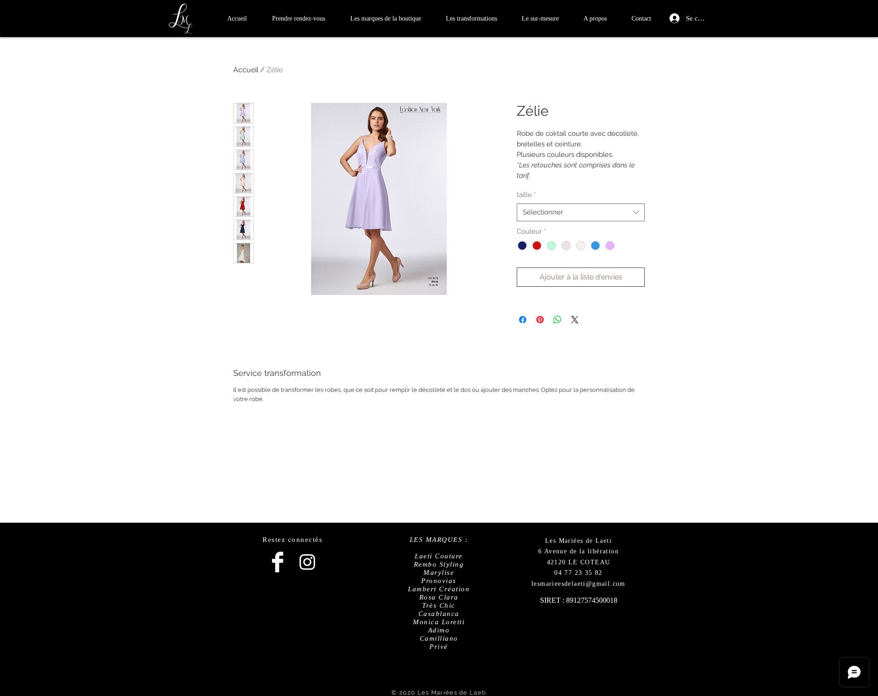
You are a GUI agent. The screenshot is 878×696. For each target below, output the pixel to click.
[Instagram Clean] (307, 562)
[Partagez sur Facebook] (522, 319)
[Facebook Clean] (277, 562)
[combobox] (581, 212)
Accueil (245, 69)
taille (526, 195)
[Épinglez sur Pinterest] (540, 319)
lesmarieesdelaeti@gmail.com (578, 583)
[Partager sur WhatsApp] (557, 319)
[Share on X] (574, 319)
